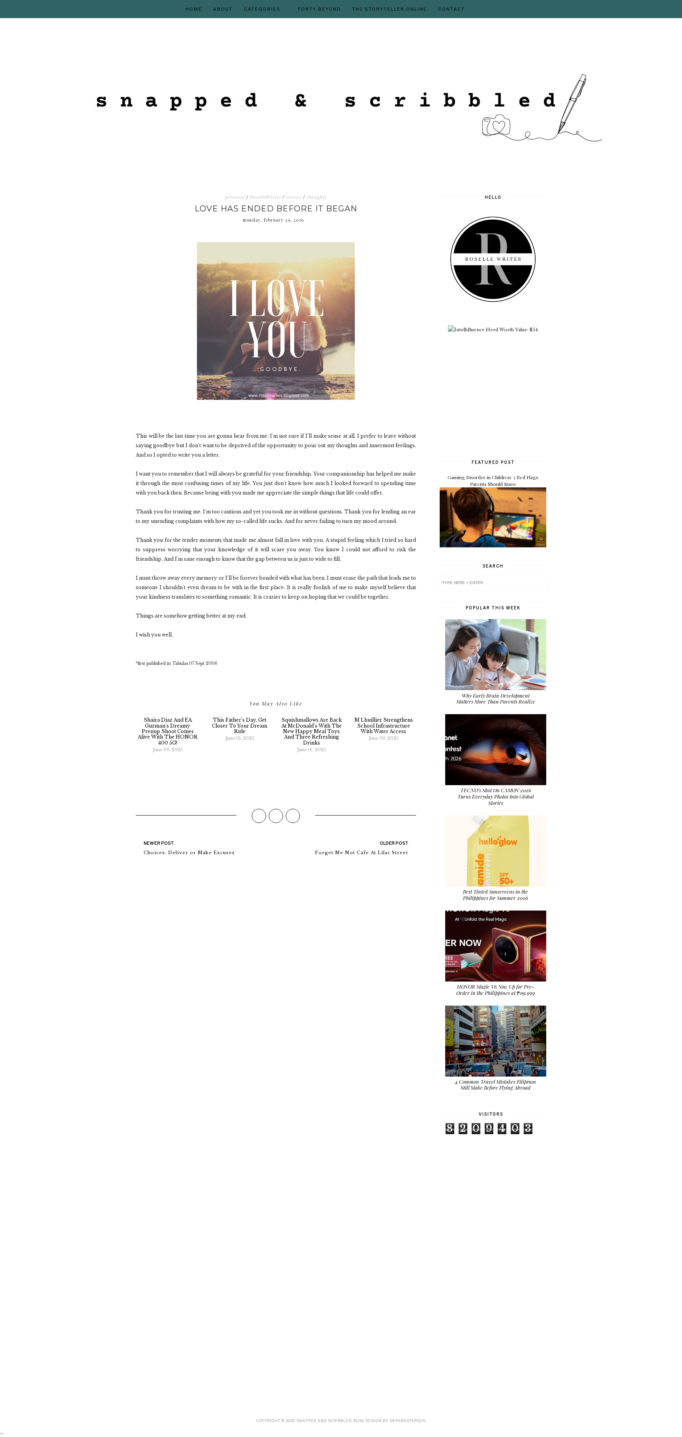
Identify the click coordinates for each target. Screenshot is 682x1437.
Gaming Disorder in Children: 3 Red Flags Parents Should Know (493, 480)
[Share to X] (276, 816)
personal (235, 197)
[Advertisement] (499, 395)
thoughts (317, 197)
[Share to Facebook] (259, 816)
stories (294, 197)
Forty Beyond (319, 9)
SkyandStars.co (408, 1420)
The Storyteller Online (389, 9)
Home (193, 9)
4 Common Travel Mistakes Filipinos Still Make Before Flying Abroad (495, 1084)
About (223, 9)
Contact (451, 9)
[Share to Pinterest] (293, 816)
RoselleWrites (265, 197)
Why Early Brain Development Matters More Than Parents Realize (495, 698)
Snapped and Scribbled (323, 1420)
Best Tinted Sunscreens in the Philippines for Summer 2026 (495, 894)
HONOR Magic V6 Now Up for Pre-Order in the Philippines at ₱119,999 (495, 989)
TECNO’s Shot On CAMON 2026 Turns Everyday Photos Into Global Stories (495, 796)
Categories (262, 9)
